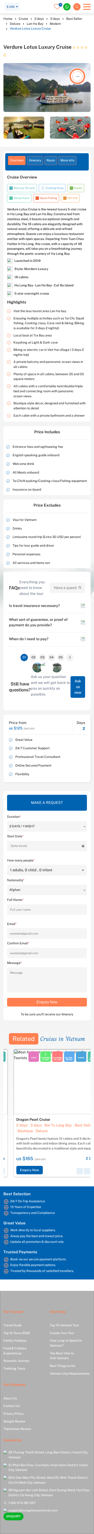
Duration (14, 816)
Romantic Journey (16, 1361)
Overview (17, 160)
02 (33, 657)
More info (67, 160)
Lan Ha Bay (35, 23)
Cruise (23, 18)
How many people (21, 860)
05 (61, 657)
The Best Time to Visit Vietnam (62, 1355)
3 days (55, 18)
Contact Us (11, 1406)
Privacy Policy (13, 1413)
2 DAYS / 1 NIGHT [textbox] (22, 826)
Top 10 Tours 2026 (16, 1333)
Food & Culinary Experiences (14, 1350)
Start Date (15, 836)
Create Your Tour (62, 1333)
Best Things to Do (62, 1366)
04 (52, 657)
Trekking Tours (14, 1368)
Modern (55, 23)
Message (14, 963)
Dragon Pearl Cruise (23, 1119)
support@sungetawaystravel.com (32, 1510)
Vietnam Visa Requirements (70, 1373)
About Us (10, 1398)
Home (7, 18)
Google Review (14, 1421)
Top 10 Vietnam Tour (64, 1325)
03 (42, 657)
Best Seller (74, 18)
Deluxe (15, 23)
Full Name (15, 900)
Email (12, 924)
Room (51, 160)
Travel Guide (12, 1325)
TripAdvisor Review (17, 1429)
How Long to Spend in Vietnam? (66, 1343)
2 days (39, 18)
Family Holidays (14, 1340)
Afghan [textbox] (14, 890)
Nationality (15, 880)
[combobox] (47, 826)
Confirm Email (18, 943)
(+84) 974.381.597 (22, 1503)
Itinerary (35, 160)
